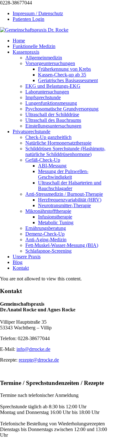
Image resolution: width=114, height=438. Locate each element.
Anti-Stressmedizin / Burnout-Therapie (64, 194)
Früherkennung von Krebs (64, 69)
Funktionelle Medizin (34, 46)
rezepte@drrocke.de (39, 360)
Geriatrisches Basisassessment (68, 80)
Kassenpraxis (26, 52)
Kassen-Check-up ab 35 (62, 74)
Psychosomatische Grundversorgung (61, 108)
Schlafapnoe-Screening (48, 251)
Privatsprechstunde (31, 131)
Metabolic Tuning (55, 222)
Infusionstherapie (55, 216)
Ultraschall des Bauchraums (53, 120)
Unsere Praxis (27, 256)
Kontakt (21, 268)
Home (19, 40)
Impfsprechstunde (43, 97)
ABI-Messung (52, 165)
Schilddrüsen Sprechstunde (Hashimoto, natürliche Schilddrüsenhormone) (65, 151)
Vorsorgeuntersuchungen (50, 63)
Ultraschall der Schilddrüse (52, 114)
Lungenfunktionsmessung (51, 103)
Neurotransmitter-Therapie (64, 205)
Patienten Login (28, 19)
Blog (17, 262)
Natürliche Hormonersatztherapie (58, 143)
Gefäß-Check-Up (42, 160)
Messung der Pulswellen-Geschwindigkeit (63, 174)
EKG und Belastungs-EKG (52, 86)
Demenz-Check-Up (45, 234)
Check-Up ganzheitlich (48, 137)
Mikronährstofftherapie (48, 211)
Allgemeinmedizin (43, 57)
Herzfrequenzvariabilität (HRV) (69, 199)
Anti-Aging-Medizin (45, 239)
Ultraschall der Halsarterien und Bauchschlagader (69, 185)
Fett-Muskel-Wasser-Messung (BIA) (61, 245)
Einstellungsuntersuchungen (53, 126)
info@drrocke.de (33, 349)
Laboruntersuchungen (47, 91)
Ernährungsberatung (45, 228)
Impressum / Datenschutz (38, 13)
